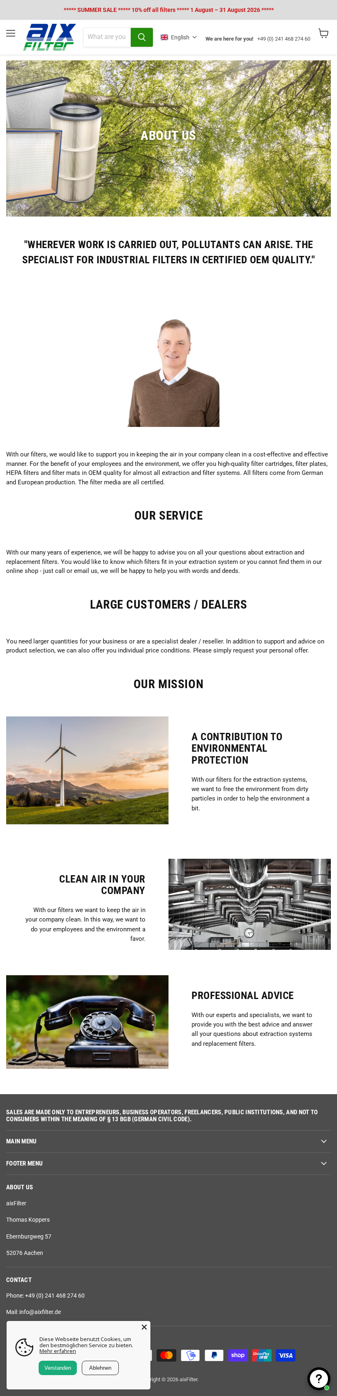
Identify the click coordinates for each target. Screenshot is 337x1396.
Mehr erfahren (57, 1351)
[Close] (144, 1327)
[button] (179, 37)
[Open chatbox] (318, 1378)
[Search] (142, 37)
